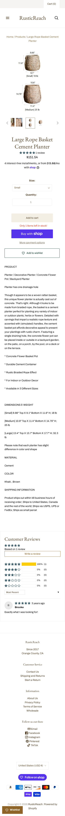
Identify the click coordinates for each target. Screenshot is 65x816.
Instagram (34, 737)
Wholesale (32, 710)
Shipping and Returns (32, 676)
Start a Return (32, 680)
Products (20, 36)
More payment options (32, 242)
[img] (23, 603)
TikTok (34, 745)
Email (34, 729)
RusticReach (35, 804)
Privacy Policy (32, 702)
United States (30, 765)
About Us (32, 698)
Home (9, 36)
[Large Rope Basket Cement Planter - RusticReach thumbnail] (20, 122)
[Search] (56, 18)
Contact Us (32, 671)
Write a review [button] (32, 553)
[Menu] (7, 18)
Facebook (34, 733)
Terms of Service (32, 706)
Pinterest (34, 741)
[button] (28, 152)
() (51, 4)
